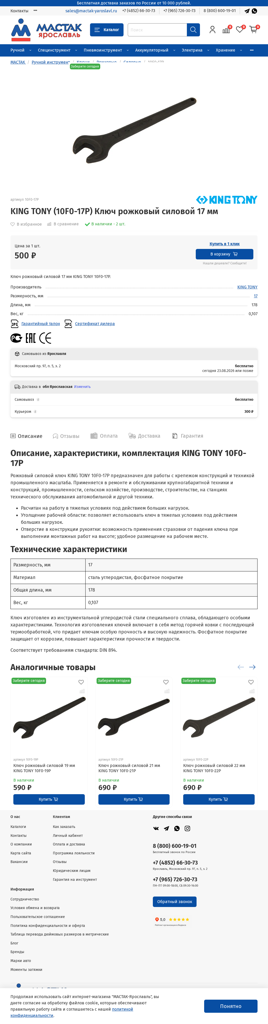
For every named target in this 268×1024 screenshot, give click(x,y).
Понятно (231, 1006)
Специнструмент (54, 50)
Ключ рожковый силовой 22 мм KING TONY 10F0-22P (214, 768)
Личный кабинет (68, 835)
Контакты (19, 10)
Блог (14, 943)
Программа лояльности (74, 853)
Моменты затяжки (26, 969)
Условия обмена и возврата (35, 908)
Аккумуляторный (152, 50)
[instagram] (187, 828)
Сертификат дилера (95, 323)
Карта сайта (20, 853)
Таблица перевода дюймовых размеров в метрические (59, 934)
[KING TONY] (227, 199)
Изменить (82, 387)
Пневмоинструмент (103, 50)
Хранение (225, 50)
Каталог (111, 29)
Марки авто (20, 961)
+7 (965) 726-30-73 (179, 10)
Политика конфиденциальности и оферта (47, 925)
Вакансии (19, 862)
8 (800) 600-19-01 (220, 10)
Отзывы (60, 862)
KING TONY (247, 287)
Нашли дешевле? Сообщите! (225, 263)
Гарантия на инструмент (75, 879)
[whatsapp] (177, 828)
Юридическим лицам (72, 871)
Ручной (17, 50)
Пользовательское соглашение (37, 917)
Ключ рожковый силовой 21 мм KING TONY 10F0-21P (129, 768)
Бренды (17, 952)
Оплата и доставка (69, 844)
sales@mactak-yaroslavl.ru (91, 10)
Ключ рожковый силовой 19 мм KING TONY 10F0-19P (44, 768)
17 (256, 295)
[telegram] (166, 828)
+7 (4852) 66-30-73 (138, 10)
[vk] (156, 828)
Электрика (192, 50)
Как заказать (64, 827)
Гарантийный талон (40, 323)
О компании (21, 844)
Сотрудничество (24, 899)
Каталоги (18, 827)
